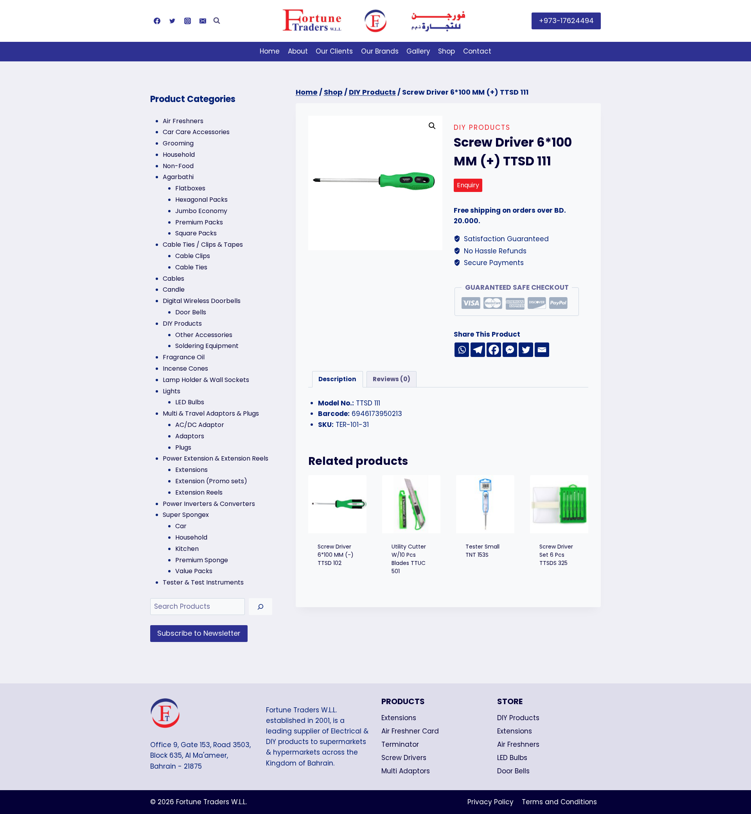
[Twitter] (172, 20)
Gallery (418, 51)
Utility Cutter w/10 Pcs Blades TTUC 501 (409, 559)
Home (270, 51)
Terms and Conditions (559, 802)
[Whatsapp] (462, 349)
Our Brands (380, 51)
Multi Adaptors (405, 771)
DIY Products (482, 127)
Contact (477, 51)
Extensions (398, 718)
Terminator (400, 744)
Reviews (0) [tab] (391, 379)
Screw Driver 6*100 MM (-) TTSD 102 (336, 555)
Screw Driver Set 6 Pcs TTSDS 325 (556, 555)
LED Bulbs (512, 757)
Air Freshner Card (410, 731)
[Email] (202, 20)
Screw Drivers (403, 757)
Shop (446, 51)
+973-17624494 (566, 20)
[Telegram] (478, 349)
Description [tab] (337, 379)
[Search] (260, 606)
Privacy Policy (490, 802)
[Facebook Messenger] (510, 349)
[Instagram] (187, 20)
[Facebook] (156, 20)
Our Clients (334, 51)
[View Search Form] (216, 20)
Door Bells (513, 771)
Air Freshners (518, 744)
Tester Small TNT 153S (482, 551)
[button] (432, 126)
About (298, 51)
